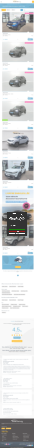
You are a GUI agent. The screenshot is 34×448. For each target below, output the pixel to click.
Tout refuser (17, 231)
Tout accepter (17, 229)
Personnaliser (17, 233)
